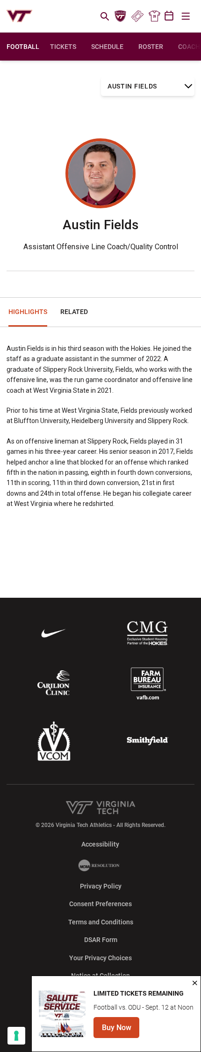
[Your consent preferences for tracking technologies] (16, 1036)
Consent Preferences (100, 904)
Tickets (137, 16)
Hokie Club (120, 16)
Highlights (27, 311)
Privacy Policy (101, 886)
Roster (150, 46)
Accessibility (100, 844)
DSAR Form (100, 939)
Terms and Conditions (100, 922)
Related (74, 311)
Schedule (107, 46)
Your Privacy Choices (100, 958)
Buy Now (120, 1030)
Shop (154, 16)
